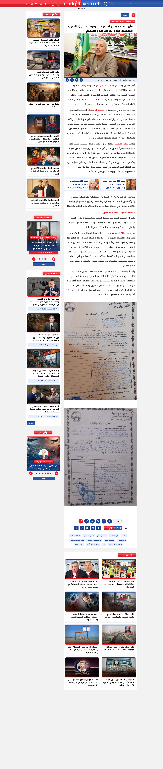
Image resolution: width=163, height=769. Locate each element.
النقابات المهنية (75, 536)
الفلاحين (124, 536)
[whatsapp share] (72, 80)
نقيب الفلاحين (107, 86)
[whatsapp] (81, 521)
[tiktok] (76, 528)
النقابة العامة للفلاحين (115, 544)
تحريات (125, 15)
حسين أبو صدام (102, 536)
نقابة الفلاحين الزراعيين (77, 540)
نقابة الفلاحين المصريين (94, 540)
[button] (53, 259)
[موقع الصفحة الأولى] (81, 3)
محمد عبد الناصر (110, 540)
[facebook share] (81, 80)
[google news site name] (98, 528)
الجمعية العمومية (88, 536)
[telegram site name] (87, 528)
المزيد (44, 264)
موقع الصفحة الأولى (93, 544)
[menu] (135, 3)
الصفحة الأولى (97, 110)
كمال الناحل (127, 80)
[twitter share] (76, 80)
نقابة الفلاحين (122, 540)
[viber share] (67, 80)
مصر (129, 285)
